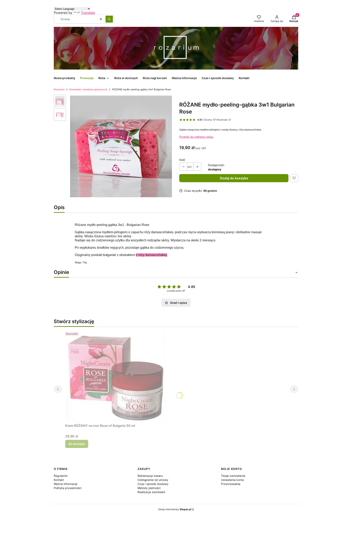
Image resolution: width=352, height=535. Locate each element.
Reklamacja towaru (150, 475)
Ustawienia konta (232, 480)
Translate (88, 13)
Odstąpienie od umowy (153, 480)
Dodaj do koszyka (234, 178)
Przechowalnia (230, 484)
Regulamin (61, 475)
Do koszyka (77, 444)
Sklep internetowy (174, 509)
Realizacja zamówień (151, 492)
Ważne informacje (65, 484)
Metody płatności (149, 488)
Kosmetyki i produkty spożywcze (88, 89)
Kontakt (59, 480)
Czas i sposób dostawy (153, 484)
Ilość (182, 159)
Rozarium (59, 89)
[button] (109, 19)
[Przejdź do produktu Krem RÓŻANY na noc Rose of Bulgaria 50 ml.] (116, 376)
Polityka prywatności (67, 488)
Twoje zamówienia (233, 475)
